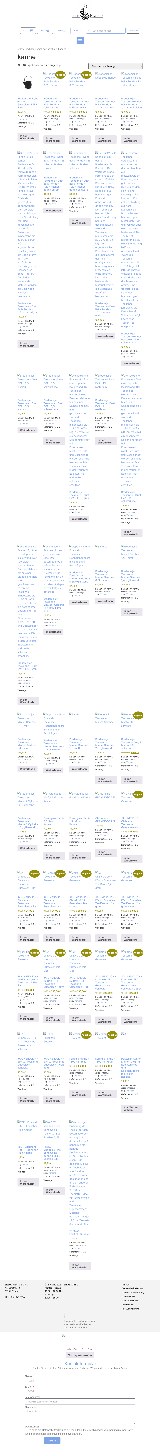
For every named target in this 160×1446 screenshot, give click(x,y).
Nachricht (30, 1407)
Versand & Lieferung (132, 1288)
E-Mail (29, 1387)
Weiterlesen (53, 210)
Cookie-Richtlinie (130, 1300)
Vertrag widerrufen (80, 1355)
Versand (26, 119)
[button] (80, 40)
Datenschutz (32, 1426)
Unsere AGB (128, 1296)
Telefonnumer (32, 1397)
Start (20, 49)
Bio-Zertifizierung (130, 1308)
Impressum (128, 1304)
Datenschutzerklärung (133, 1292)
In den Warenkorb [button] (27, 137)
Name (28, 1376)
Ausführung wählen (131, 1109)
